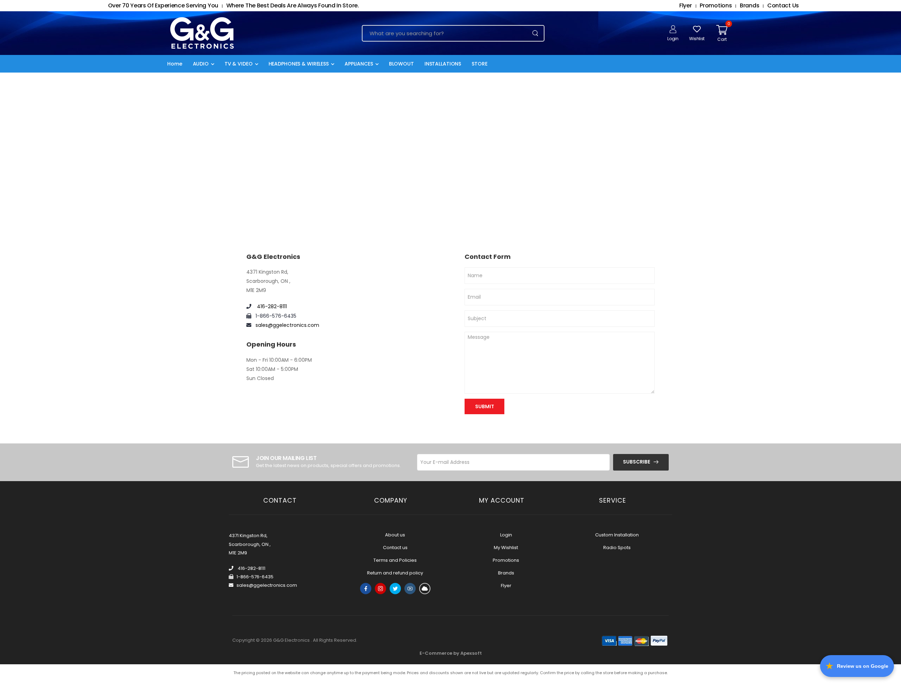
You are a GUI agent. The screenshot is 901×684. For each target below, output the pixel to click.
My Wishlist (506, 547)
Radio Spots (617, 547)
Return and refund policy (395, 573)
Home (174, 63)
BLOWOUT (401, 63)
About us (395, 534)
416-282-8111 (271, 306)
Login (506, 534)
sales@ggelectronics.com (287, 325)
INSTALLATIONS (442, 63)
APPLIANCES (359, 63)
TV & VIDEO (239, 63)
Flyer (506, 585)
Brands (506, 573)
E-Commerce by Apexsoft (451, 653)
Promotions (506, 560)
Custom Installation (617, 534)
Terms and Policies (395, 560)
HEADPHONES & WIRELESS (299, 63)
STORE (479, 63)
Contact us (395, 547)
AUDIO (201, 63)
